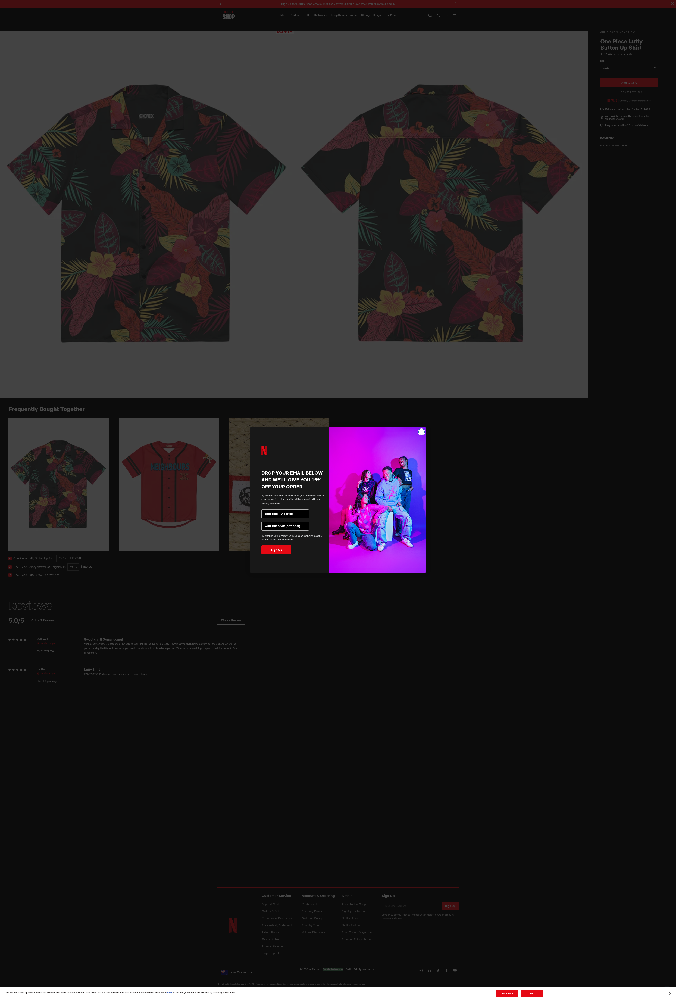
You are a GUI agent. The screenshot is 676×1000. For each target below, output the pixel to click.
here (169, 992)
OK (532, 993)
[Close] (670, 993)
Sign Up (276, 550)
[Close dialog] (421, 432)
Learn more (507, 993)
